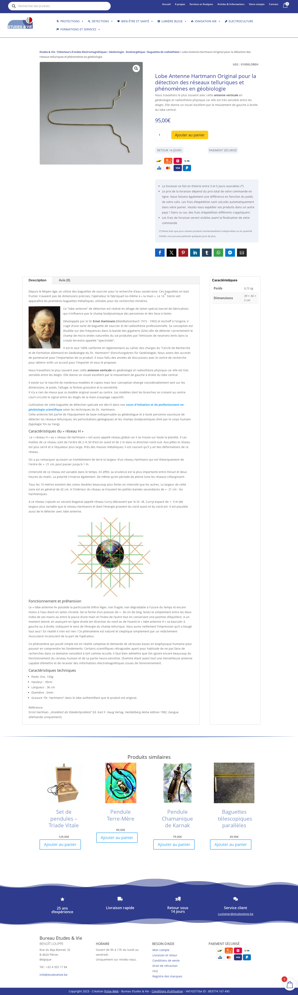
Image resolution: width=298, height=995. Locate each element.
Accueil (166, 4)
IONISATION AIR (206, 21)
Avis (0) (64, 280)
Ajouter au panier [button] (60, 844)
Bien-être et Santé (135, 21)
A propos (180, 4)
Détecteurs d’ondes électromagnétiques (82, 52)
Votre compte (257, 4)
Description (37, 280)
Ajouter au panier (190, 134)
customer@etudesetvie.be (235, 914)
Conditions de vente (166, 960)
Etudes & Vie (47, 52)
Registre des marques (167, 976)
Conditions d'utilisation (167, 991)
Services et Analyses (201, 4)
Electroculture (241, 21)
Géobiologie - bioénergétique (127, 52)
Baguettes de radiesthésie (163, 52)
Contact (273, 4)
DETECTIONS (100, 21)
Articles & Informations (231, 4)
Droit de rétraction (165, 966)
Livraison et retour (164, 955)
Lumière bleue (172, 21)
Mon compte (160, 950)
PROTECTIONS (70, 21)
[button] (136, 68)
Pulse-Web (111, 991)
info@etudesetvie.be (54, 975)
